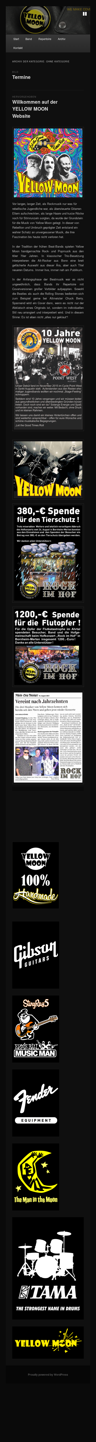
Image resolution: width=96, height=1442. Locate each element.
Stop (85, 14)
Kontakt (18, 48)
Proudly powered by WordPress (48, 1375)
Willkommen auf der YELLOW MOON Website (35, 108)
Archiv (61, 39)
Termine (21, 77)
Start (16, 39)
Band (28, 39)
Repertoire (44, 39)
